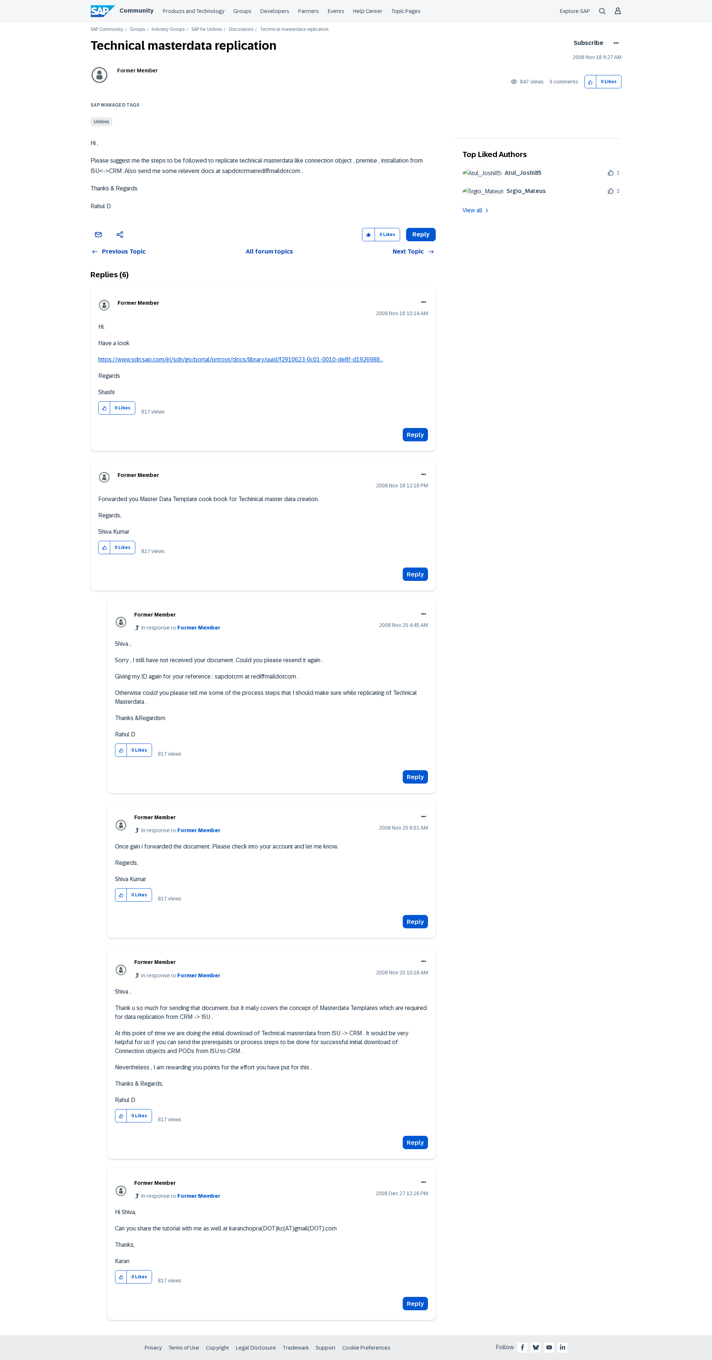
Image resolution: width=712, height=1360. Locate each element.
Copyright (217, 1348)
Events (336, 11)
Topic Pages (406, 11)
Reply (415, 435)
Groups (242, 11)
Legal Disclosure (256, 1348)
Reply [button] (420, 234)
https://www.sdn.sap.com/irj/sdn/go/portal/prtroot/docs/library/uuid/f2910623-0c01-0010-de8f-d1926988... (240, 359)
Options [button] (615, 43)
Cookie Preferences (366, 1348)
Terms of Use (183, 1348)
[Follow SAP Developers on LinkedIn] (563, 1347)
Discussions (241, 29)
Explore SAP (575, 11)
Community (136, 10)
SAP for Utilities (206, 29)
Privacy (153, 1348)
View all (472, 210)
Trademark (296, 1348)
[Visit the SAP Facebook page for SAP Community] (522, 1347)
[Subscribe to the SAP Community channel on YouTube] (549, 1347)
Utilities (101, 121)
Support (326, 1348)
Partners (308, 11)
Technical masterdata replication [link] (294, 29)
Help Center (367, 11)
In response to (180, 628)
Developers (274, 11)
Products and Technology (193, 11)
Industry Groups (168, 29)
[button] (590, 81)
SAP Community (106, 29)
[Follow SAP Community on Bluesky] (536, 1347)
